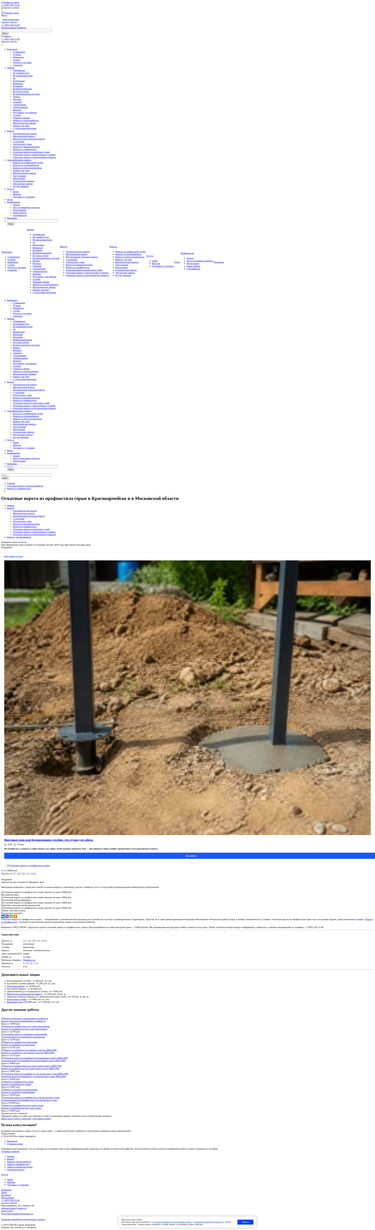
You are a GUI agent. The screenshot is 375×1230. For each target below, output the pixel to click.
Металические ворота (24, 136)
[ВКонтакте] (3, 916)
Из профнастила (21, 73)
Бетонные (18, 86)
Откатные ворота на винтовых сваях (31, 152)
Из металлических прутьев (26, 94)
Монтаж (17, 194)
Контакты (12, 218)
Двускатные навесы (23, 183)
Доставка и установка (24, 197)
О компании (19, 52)
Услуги (10, 189)
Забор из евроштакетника (20, 1167)
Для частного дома (22, 144)
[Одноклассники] (15, 916)
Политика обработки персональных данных (23, 1219)
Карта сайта (7, 1211)
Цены (10, 199)
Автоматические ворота (25, 133)
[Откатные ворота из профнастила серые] (28, 865)
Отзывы (17, 54)
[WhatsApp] (11, 916)
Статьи (16, 60)
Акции (16, 205)
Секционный (19, 104)
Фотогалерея (19, 210)
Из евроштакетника (23, 75)
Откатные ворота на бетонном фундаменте (34, 157)
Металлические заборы (24, 123)
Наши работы (20, 212)
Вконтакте (12, 1141)
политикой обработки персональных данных (172, 1222)
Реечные (17, 99)
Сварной (17, 102)
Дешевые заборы (21, 118)
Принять (245, 1222)
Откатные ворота (15, 986)
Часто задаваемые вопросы (26, 207)
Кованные (18, 83)
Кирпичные (19, 81)
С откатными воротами (24, 128)
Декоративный (20, 107)
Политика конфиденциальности (17, 1213)
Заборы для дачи (21, 125)
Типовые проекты (10, 1151)
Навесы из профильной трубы (28, 162)
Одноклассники (15, 1144)
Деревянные (19, 70)
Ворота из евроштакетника (26, 147)
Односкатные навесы (23, 181)
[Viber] (7, 916)
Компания (12, 49)
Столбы (17, 115)
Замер (16, 191)
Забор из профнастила (18, 1164)
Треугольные (19, 176)
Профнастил (29, 960)
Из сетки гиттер (21, 91)
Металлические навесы (24, 173)
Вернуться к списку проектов (16, 1118)
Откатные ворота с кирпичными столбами (34, 154)
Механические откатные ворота (29, 139)
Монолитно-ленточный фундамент (24, 994)
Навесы (113, 246)
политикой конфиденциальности (208, 1222)
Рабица (16, 96)
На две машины (21, 186)
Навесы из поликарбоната (26, 165)
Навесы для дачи (21, 170)
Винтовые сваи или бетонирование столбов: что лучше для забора (48, 839)
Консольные (19, 178)
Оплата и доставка (22, 62)
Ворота (10, 131)
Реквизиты (18, 57)
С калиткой (18, 141)
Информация (13, 202)
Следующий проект (41, 1118)
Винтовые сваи (14, 1002)
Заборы (10, 67)
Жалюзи (17, 110)
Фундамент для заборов (25, 112)
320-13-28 (10, 5)
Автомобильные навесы (19, 160)
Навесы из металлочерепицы (27, 168)
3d (14, 78)
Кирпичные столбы (17, 999)
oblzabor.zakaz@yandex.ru (13, 27)
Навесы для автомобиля (19, 537)
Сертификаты (20, 215)
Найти (5, 34)
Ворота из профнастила (24, 149)
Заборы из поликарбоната (26, 120)
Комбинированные (22, 89)
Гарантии (17, 65)
